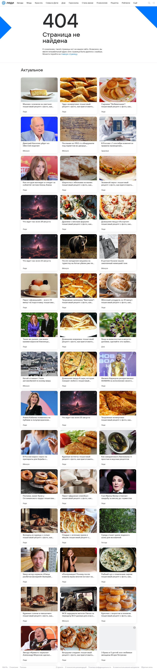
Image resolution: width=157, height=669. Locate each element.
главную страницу (69, 54)
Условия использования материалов (126, 667)
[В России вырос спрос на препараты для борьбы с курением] (39, 448)
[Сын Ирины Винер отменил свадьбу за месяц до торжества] (117, 487)
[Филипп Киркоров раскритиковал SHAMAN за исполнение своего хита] (117, 370)
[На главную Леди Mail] (9, 3)
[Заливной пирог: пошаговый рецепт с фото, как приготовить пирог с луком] (117, 174)
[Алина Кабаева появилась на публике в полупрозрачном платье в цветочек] (39, 409)
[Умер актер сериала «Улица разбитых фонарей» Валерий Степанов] (39, 566)
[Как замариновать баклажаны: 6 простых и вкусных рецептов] (117, 448)
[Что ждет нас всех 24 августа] (39, 213)
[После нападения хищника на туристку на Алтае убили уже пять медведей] (78, 252)
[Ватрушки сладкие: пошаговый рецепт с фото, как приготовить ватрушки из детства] (78, 644)
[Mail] (3, 3)
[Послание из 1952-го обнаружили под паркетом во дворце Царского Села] (78, 135)
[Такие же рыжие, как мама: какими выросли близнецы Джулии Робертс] (39, 331)
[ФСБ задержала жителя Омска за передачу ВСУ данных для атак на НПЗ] (78, 605)
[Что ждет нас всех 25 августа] (78, 409)
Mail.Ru (5, 667)
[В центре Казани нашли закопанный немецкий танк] (117, 252)
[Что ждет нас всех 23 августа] (39, 252)
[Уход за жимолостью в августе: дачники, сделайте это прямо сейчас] (117, 331)
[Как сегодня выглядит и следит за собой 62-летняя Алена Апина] (39, 174)
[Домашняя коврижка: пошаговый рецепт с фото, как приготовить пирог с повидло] (78, 331)
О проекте (59, 667)
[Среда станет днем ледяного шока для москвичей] (117, 526)
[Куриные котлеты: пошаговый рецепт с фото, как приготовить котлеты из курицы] (78, 448)
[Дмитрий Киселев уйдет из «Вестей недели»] (39, 135)
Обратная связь (147, 667)
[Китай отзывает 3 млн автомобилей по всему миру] (39, 370)
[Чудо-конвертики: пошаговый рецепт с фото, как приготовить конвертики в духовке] (78, 95)
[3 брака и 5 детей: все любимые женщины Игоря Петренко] (117, 644)
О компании (14, 667)
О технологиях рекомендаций (75, 667)
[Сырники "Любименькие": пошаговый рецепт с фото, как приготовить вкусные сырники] (117, 95)
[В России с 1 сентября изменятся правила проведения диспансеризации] (117, 135)
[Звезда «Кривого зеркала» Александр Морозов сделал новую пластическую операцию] (39, 644)
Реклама (23, 667)
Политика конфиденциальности (99, 667)
